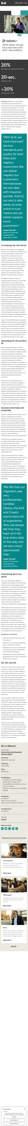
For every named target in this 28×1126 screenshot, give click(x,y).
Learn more (7, 873)
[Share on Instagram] (17, 828)
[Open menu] (25, 3)
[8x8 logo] (4, 3)
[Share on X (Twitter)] (9, 828)
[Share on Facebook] (2, 828)
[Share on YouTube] (13, 828)
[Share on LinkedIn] (6, 828)
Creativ (21, 383)
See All (13, 946)
